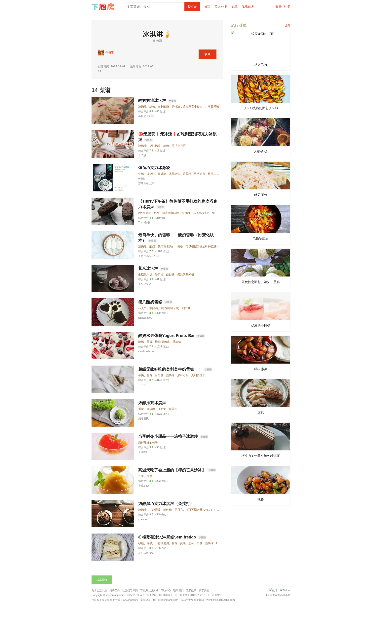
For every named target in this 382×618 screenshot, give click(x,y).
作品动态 (248, 7)
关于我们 (204, 590)
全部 (287, 25)
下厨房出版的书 (149, 590)
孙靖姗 (109, 52)
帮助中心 (166, 590)
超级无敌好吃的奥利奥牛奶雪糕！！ (170, 369)
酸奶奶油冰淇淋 (152, 100)
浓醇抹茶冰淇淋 (152, 403)
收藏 (207, 54)
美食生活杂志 (99, 590)
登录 (278, 7)
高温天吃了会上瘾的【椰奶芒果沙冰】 (172, 470)
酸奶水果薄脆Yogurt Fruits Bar (166, 335)
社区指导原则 (130, 590)
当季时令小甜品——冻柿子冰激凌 (168, 436)
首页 (207, 7)
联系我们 (101, 579)
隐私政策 (191, 590)
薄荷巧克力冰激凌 (154, 167)
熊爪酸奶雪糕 (150, 302)
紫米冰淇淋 (148, 268)
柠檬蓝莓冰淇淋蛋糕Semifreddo (167, 537)
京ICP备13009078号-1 (159, 595)
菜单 (234, 7)
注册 (287, 7)
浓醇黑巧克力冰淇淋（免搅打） (166, 503)
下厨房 (103, 7)
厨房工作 (114, 590)
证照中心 (217, 595)
